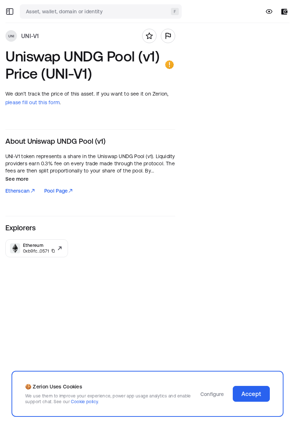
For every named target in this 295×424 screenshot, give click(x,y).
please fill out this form (32, 102)
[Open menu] (10, 11)
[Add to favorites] (149, 36)
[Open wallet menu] (284, 11)
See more (16, 179)
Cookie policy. (85, 401)
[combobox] (101, 11)
